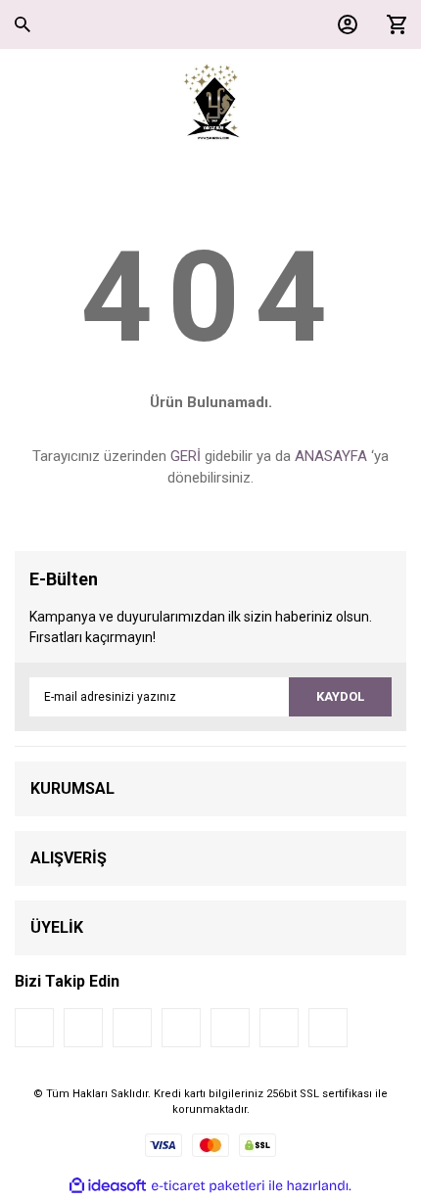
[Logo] (211, 103)
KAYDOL (340, 696)
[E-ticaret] (208, 1185)
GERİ (185, 456)
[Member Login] (342, 24)
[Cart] (391, 24)
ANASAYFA (331, 456)
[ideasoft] (108, 1186)
